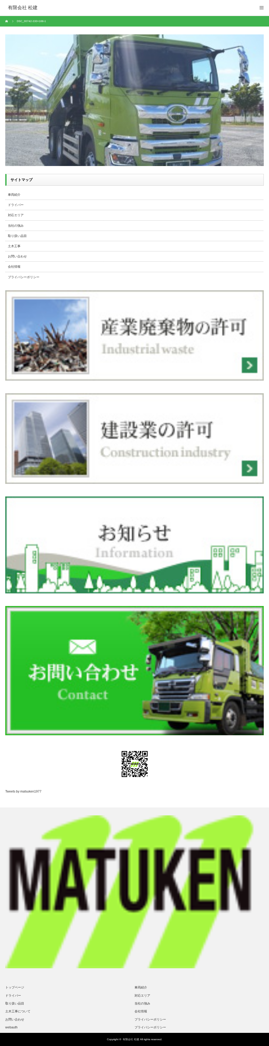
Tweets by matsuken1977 (23, 791)
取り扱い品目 (17, 236)
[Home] (7, 21)
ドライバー (16, 205)
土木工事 (14, 246)
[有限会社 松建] (23, 8)
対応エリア (16, 215)
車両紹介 (14, 194)
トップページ (14, 987)
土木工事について (17, 1011)
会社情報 (14, 266)
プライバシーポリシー (23, 277)
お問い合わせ (17, 256)
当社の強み (16, 225)
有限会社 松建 (131, 1039)
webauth (11, 1027)
